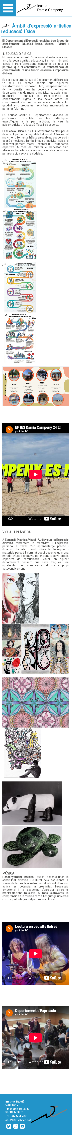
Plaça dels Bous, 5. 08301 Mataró (17, 1110)
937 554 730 (19, 1116)
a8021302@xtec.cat (18, 1120)
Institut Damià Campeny (14, 1103)
